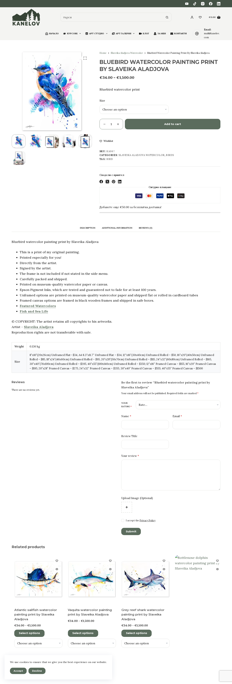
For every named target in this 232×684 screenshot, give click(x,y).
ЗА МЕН (162, 33)
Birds (170, 155)
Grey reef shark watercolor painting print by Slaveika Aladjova (140, 614)
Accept (18, 670)
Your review (130, 456)
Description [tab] (87, 227)
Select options (27, 633)
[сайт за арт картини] (26, 17)
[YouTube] (186, 3)
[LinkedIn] (218, 3)
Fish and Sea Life (34, 311)
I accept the (141, 520)
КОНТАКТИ (180, 33)
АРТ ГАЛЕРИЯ (123, 33)
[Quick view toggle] (54, 569)
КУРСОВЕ (72, 33)
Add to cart (172, 124)
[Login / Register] (192, 17)
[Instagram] (202, 3)
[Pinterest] (113, 181)
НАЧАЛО (54, 33)
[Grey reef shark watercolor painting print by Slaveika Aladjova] (143, 579)
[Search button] (167, 17)
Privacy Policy (148, 520)
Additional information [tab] (117, 227)
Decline (37, 670)
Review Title (129, 436)
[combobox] (112, 17)
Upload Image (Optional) (137, 498)
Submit (131, 531)
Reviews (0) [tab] (145, 227)
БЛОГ (146, 33)
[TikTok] (194, 3)
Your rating (126, 405)
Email (177, 416)
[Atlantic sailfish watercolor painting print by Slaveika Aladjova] (36, 579)
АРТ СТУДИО (96, 33)
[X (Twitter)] (107, 181)
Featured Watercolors (38, 306)
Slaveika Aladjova (38, 327)
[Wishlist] (200, 17)
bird (109, 159)
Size (102, 100)
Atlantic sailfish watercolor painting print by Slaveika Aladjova (33, 614)
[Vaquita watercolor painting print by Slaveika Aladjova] (90, 579)
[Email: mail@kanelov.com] (197, 33)
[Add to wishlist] (54, 561)
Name (126, 416)
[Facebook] (210, 3)
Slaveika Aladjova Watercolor (142, 155)
